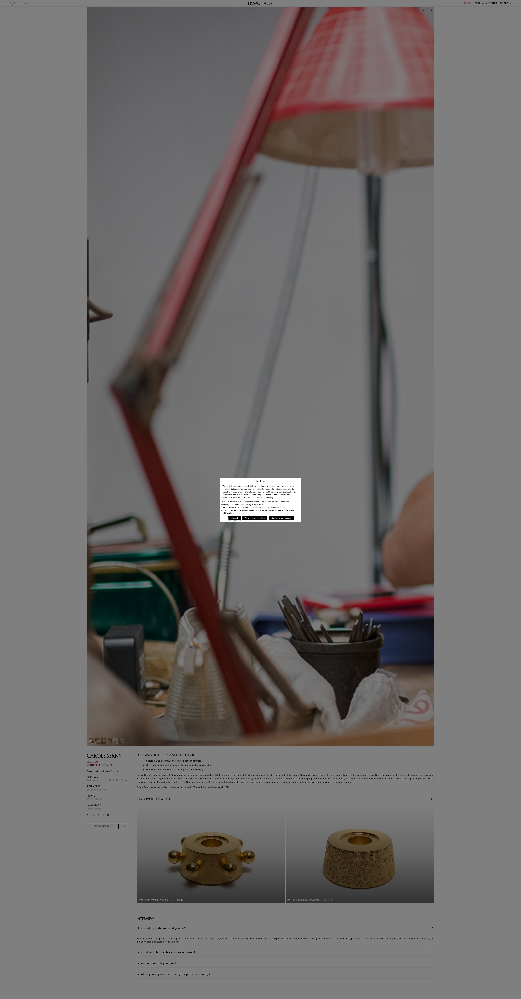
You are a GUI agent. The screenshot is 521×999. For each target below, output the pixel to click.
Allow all (234, 518)
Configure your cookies (281, 518)
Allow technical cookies (255, 518)
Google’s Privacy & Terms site (235, 492)
